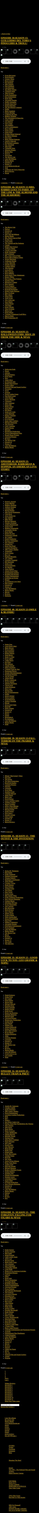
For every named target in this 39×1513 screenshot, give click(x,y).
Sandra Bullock (10, 1172)
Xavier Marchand (10, 259)
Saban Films (9, 296)
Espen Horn (8, 132)
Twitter (11, 1447)
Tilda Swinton (9, 93)
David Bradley (9, 77)
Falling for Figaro (10, 1349)
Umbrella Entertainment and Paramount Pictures (20, 1330)
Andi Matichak (9, 414)
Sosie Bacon (9, 655)
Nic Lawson (9, 1314)
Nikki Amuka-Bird (11, 917)
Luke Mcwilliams (10, 1418)
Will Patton (8, 417)
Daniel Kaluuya (10, 995)
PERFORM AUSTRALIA (17, 1486)
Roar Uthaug (9, 129)
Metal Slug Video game (12, 1401)
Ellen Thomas (9, 272)
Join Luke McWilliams (12, 234)
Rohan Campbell (10, 415)
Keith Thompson (10, 252)
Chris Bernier (9, 398)
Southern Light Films (11, 1324)
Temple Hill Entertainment (13, 673)
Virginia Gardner (10, 802)
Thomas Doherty (10, 878)
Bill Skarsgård (9, 562)
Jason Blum (8, 408)
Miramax (7, 430)
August (7, 1356)
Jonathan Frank (9, 792)
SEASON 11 (9, 1399)
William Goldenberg (11, 922)
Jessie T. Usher (9, 657)
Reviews (7, 438)
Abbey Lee (8, 1259)
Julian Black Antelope (12, 1140)
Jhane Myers (9, 1129)
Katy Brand (8, 1023)
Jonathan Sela (9, 1173)
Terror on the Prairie (11, 808)
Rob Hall (8, 777)
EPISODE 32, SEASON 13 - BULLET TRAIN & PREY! (15, 1072)
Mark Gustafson (10, 111)
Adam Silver (9, 380)
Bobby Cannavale (10, 680)
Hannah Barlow (10, 375)
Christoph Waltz (10, 91)
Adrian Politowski (10, 1027)
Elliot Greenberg (10, 667)
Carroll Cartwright (10, 250)
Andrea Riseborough (11, 525)
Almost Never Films (11, 571)
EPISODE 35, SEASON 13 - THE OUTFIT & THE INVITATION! (18, 837)
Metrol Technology (11, 1280)
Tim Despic (8, 779)
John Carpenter (9, 403)
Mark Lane (8, 797)
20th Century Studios (11, 549)
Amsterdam (8, 551)
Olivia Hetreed (9, 254)
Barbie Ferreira (9, 1009)
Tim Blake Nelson (10, 90)
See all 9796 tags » (11, 1436)
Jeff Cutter (8, 1143)
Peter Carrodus (9, 1315)
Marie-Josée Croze (11, 1262)
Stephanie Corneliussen (12, 880)
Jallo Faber (8, 146)
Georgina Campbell (11, 560)
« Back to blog (5, 34)
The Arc (7, 1353)
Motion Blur (9, 152)
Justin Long (8, 564)
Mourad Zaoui (9, 1260)
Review (7, 1196)
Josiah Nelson (9, 811)
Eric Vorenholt (9, 145)
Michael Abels (9, 1016)
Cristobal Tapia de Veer (12, 669)
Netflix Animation (10, 102)
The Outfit (8, 942)
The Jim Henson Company (13, 107)
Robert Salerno (9, 653)
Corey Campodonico (11, 127)
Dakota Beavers (10, 1134)
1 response (4, 183)
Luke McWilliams (10, 159)
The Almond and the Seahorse (14, 243)
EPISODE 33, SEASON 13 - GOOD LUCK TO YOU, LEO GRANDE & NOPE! (19, 960)
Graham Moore (9, 901)
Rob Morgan (9, 664)
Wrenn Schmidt (10, 1007)
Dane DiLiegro (9, 1141)
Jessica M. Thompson (11, 871)
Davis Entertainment (11, 1113)
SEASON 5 (8, 1392)
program (7, 392)
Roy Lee (7, 555)
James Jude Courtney (11, 421)
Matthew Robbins (10, 116)
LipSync (7, 1275)
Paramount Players (11, 671)
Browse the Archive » (8, 1407)
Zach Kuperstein (10, 565)
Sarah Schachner (10, 1109)
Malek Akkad (9, 406)
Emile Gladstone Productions (14, 897)
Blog (10, 1453)
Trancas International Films (13, 433)
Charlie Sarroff (9, 666)
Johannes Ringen (10, 150)
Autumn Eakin (9, 888)
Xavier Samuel (9, 682)
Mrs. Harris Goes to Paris (13, 238)
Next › (7, 1378)
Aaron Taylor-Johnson (12, 1161)
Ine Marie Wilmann (11, 136)
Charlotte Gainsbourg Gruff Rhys (15, 314)
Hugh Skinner (9, 885)
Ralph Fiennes (9, 1250)
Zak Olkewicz (9, 1147)
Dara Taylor (8, 892)
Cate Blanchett (9, 88)
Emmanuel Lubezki (11, 535)
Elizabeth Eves (9, 1296)
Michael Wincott (10, 1004)
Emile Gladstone (10, 874)
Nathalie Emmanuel (11, 876)
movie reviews (9, 1434)
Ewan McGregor (10, 75)
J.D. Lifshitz (9, 558)
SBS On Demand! (14, 1505)
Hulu (6, 1117)
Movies (7, 592)
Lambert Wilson (10, 266)
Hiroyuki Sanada (10, 1166)
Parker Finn (8, 644)
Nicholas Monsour (10, 1015)
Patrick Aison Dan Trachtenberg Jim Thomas (19, 1124)
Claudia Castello (10, 1108)
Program (7, 1358)
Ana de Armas (9, 676)
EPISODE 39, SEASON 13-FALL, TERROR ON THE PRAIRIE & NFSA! (18, 741)
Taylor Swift (9, 526)
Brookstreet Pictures (11, 1273)
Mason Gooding (10, 804)
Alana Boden (9, 881)
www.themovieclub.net (12, 166)
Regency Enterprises (11, 541)
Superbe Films (9, 280)
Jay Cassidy (8, 537)
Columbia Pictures (10, 1179)
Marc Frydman (9, 293)
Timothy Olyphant (10, 523)
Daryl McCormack (11, 1031)
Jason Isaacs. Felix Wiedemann (14, 275)
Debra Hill (8, 405)
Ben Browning (9, 908)
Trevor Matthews (10, 1298)
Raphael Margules (10, 557)
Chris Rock (8, 514)
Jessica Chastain (10, 1251)
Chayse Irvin (9, 685)
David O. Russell (10, 501)
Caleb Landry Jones (11, 1257)
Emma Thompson (10, 1029)
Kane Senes (8, 376)
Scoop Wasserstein (11, 904)
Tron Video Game (14, 1488)
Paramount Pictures (11, 675)
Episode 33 (8, 1041)
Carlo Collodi (9, 120)
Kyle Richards (9, 419)
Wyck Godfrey (9, 650)
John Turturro (9, 84)
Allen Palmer (9, 1303)
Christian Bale (9, 509)
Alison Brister (9, 304)
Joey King (8, 1159)
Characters (8, 401)
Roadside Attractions (11, 1283)
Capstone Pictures (10, 785)
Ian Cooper (8, 999)
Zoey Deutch (9, 912)
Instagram (12, 1451)
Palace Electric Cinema (16, 1473)
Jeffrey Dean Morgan (11, 806)
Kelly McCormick (10, 1154)
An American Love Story (13, 581)
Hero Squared (9, 284)
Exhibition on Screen (11, 578)
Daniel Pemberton (10, 539)
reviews (7, 1429)
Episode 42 (8, 442)
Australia (7, 1331)
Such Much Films (10, 1321)
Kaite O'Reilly (9, 307)
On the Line (8, 240)
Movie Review (9, 171)
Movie (7, 935)
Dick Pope (8, 920)
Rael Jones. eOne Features (13, 279)
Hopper (7, 580)
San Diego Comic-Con (12, 1122)
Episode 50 (8, 162)
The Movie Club (19, 12)
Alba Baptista (9, 268)
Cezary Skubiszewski (11, 1317)
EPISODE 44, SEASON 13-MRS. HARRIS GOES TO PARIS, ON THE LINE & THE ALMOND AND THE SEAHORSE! (19, 191)
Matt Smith (8, 1253)
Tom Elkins (8, 890)
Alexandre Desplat (11, 100)
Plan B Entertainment (11, 692)
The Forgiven (9, 1292)
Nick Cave (8, 689)
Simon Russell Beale (11, 919)
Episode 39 (8, 818)
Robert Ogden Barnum (12, 291)
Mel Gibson (8, 295)
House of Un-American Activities (15, 1271)
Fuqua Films (9, 1180)
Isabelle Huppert (10, 264)
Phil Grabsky (9, 583)
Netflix (7, 109)
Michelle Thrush (10, 1136)
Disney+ (7, 1120)
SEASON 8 (8, 1394)
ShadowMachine (10, 106)
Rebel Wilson (9, 312)
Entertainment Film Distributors (15, 1333)
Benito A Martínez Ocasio (13, 1170)
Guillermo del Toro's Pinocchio (14, 169)
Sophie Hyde (9, 1022)
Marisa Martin (9, 161)
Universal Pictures (10, 288)
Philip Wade (8, 1307)
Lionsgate (8, 788)
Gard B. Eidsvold (10, 141)
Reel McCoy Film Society (17, 1497)
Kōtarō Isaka (9, 1152)
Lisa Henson (9, 122)
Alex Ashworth (9, 300)
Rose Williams (9, 273)
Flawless (7, 786)
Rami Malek (9, 532)
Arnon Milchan (9, 503)
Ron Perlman (9, 82)
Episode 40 (8, 710)
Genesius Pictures (10, 1038)
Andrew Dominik (10, 701)
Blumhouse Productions (12, 431)
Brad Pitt (7, 706)
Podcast (7, 229)
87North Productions (11, 1182)
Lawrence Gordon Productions (14, 1115)
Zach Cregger (9, 553)
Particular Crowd (10, 1323)
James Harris (9, 795)
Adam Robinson (10, 687)
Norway (7, 153)
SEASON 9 (8, 1396)
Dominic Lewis (10, 1177)
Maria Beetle (9, 1148)
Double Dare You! (10, 104)
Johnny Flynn (9, 913)
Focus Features (9, 286)
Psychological (9, 719)
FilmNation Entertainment (13, 926)
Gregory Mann (9, 79)
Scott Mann (8, 790)
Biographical (9, 717)
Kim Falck (8, 137)
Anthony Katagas (10, 507)
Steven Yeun (9, 1002)
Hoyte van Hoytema (11, 1013)
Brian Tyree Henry (11, 1163)
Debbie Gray (9, 1025)
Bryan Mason (9, 1032)
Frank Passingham (10, 95)
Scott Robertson (10, 699)
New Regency (9, 542)
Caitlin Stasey (9, 660)
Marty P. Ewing (10, 1131)
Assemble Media (10, 1282)
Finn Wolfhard (9, 86)
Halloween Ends (10, 369)
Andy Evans (9, 298)
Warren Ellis (9, 690)
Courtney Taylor (10, 883)
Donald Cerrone (10, 815)
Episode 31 (8, 1340)
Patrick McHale (10, 113)
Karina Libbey (9, 385)
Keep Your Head (10, 546)
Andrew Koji (9, 1164)
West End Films (10, 1319)
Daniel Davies (9, 428)
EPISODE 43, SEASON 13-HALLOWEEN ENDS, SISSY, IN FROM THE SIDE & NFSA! (18, 334)
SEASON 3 (8, 1389)
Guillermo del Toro (11, 114)
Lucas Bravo (9, 270)
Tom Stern (8, 305)
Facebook (12, 1449)
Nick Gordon (9, 1299)
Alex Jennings (9, 1264)
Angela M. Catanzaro (11, 1106)
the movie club (9, 1420)
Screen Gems (9, 894)
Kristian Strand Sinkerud (12, 134)
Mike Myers (8, 519)
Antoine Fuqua (9, 1156)
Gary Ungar (8, 123)
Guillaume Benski (10, 261)
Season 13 (8, 164)
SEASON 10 (9, 1397)
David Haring (9, 799)
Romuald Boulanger (11, 289)
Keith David (9, 1011)
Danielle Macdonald (11, 1310)
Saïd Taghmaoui (10, 1266)
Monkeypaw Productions (13, 1020)
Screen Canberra (14, 1484)
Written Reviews (10, 1383)
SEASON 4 (8, 1390)
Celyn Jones (8, 241)
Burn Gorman (9, 81)
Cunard (7, 245)
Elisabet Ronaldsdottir (12, 1175)
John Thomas (9, 1125)
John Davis (8, 1127)
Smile (6, 724)
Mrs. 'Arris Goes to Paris (12, 256)
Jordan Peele (9, 997)
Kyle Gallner (9, 659)
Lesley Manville (10, 263)
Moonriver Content (11, 282)
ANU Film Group (14, 1496)
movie (7, 391)
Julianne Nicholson (11, 683)
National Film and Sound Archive (15, 387)
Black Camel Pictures (11, 1328)
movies (7, 1430)
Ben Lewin (8, 1301)
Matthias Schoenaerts (11, 528)
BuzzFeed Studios (10, 783)
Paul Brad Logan (10, 396)
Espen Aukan (9, 130)
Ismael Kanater (9, 1255)
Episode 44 (8, 231)
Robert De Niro (10, 533)
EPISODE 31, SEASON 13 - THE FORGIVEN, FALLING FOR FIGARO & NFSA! (18, 1215)
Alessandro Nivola (11, 530)
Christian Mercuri (10, 793)
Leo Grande (8, 1055)
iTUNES (11, 1446)
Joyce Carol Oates (10, 705)
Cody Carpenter (10, 426)
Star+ (6, 1118)
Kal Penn (8, 662)
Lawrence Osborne (11, 1294)
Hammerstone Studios (12, 573)
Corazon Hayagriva (11, 548)
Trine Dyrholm (9, 309)
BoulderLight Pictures (12, 574)
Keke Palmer (9, 1000)
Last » (7, 1380)
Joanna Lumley (9, 1308)
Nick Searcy (9, 813)
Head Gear (8, 1278)
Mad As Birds (9, 316)
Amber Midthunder (11, 1133)
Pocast (7, 173)
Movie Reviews (10, 822)
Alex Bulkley (9, 125)
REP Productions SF (11, 318)
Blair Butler (8, 872)
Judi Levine (8, 1305)
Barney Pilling (9, 277)
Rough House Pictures (12, 435)
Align (6, 1036)
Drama (7, 715)
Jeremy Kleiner (9, 696)
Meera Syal (8, 311)
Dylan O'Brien (9, 915)
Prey (6, 1198)
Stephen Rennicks (10, 1034)
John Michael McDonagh (13, 1291)
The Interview (9, 944)
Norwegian (8, 155)
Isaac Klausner (9, 651)
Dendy (7, 371)
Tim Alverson (9, 424)
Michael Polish (9, 809)
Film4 (6, 1276)
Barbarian (8, 596)
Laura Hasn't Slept (10, 646)
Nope (6, 1057)
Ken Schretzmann (10, 97)
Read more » (5, 67)
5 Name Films (9, 1326)
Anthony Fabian (10, 248)
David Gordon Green (11, 394)
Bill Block (8, 410)
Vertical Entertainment (12, 1285)
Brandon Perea (9, 1006)
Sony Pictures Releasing (12, 899)
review (7, 1427)
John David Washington (12, 512)
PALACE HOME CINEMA (18, 1510)
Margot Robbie (9, 510)
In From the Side (10, 382)
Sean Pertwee (9, 887)
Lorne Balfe (8, 1269)
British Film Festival (11, 247)
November (8, 389)
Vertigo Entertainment (12, 576)
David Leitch (9, 1145)
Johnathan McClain (11, 903)
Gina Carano (9, 817)
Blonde (7, 703)
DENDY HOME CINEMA (17, 1509)
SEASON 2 (8, 1387)
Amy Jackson (9, 906)
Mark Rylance (9, 910)
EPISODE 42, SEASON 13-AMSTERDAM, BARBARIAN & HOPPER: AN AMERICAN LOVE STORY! (19, 465)
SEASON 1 (8, 1385)
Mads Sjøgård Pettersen (12, 139)
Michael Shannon (10, 521)
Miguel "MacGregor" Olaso (13, 776)
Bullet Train (8, 1150)
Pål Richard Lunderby (12, 143)
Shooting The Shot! (15, 1460)
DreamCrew (9, 544)
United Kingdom (10, 1335)
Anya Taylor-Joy (10, 516)
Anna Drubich (9, 569)
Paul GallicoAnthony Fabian (14, 257)
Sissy (6, 378)
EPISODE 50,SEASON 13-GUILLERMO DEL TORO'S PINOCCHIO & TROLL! (16, 40)
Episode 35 (8, 938)
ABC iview (12, 1507)
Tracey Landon (9, 698)
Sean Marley (9, 302)
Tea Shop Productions (12, 781)
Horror (7, 714)
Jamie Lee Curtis (10, 412)
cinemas (7, 373)
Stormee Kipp (9, 1138)
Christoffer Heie (10, 148)
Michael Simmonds (11, 422)
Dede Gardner (9, 708)
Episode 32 (8, 1186)
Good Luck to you (10, 1054)
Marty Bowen (9, 648)
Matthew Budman (10, 505)
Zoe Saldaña (9, 517)
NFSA (7, 1351)
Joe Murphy (8, 567)
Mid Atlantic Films (11, 896)
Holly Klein (8, 98)
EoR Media (12, 1481)
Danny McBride (10, 399)
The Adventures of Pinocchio (14, 118)
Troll (6, 168)
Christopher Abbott (11, 1267)
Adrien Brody (9, 678)
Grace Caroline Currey (12, 801)
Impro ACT (12, 1483)
